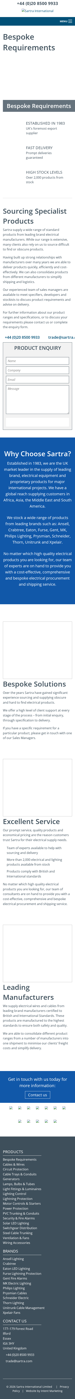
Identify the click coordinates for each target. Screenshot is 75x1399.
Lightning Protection (17, 1199)
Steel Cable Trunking (17, 1233)
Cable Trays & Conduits (20, 1174)
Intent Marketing (51, 1391)
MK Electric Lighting (17, 1283)
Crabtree (9, 1264)
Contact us (37, 1094)
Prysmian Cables (15, 1293)
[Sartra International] (37, 12)
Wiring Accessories (16, 1243)
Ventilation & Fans (16, 1238)
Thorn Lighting (13, 1303)
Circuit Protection (15, 1169)
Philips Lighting (14, 1288)
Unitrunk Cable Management (24, 1308)
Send (37, 422)
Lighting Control (14, 1194)
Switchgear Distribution (20, 1228)
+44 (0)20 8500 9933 (37, 3)
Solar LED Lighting (16, 1223)
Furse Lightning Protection (22, 1273)
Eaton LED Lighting (16, 1269)
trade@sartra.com (19, 1361)
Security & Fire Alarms (19, 1218)
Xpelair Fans (11, 1313)
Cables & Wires (14, 1164)
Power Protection (15, 1208)
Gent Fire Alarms (15, 1278)
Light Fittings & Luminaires (22, 1189)
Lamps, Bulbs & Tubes (19, 1184)
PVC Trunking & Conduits (21, 1213)
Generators (11, 1179)
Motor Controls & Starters (22, 1203)
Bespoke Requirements (20, 1159)
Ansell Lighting (13, 1259)
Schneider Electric (16, 1298)
